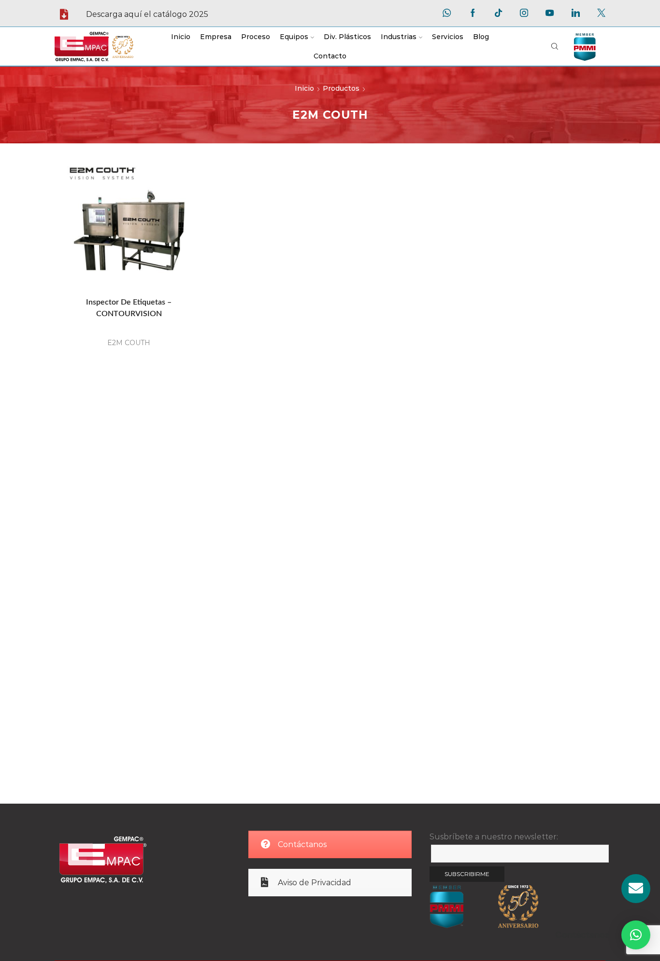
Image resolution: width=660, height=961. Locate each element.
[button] (635, 934)
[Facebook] (473, 13)
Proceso (255, 36)
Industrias (398, 36)
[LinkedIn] (576, 13)
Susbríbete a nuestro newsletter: (494, 836)
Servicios (447, 36)
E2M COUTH (128, 342)
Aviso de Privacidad (314, 882)
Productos (341, 88)
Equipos (294, 36)
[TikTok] (498, 13)
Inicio (180, 36)
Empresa (215, 36)
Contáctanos (302, 844)
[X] (601, 13)
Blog (481, 36)
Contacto (330, 56)
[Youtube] (549, 13)
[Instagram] (524, 13)
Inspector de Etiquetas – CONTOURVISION (129, 308)
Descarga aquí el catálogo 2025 (147, 14)
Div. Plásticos (347, 36)
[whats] (447, 13)
